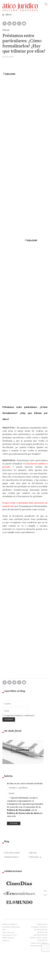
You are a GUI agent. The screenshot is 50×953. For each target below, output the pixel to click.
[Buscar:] (46, 4)
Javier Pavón (42, 943)
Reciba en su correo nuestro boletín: (25, 783)
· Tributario (34, 857)
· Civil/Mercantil (11, 852)
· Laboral (32, 852)
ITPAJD (5, 30)
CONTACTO (43, 940)
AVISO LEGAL (42, 938)
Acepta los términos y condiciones (19, 715)
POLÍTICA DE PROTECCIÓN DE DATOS (39, 935)
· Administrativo (11, 857)
